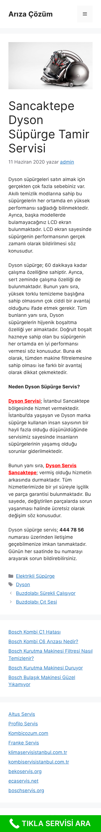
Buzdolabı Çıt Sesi (36, 602)
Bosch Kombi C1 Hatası (34, 632)
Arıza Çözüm (30, 14)
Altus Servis (21, 714)
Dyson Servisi (24, 401)
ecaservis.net (23, 781)
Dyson (23, 584)
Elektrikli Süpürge (35, 576)
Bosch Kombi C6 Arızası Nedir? (43, 641)
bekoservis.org (25, 771)
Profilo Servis (23, 723)
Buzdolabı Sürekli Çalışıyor (45, 593)
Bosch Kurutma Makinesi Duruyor (45, 668)
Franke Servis (23, 743)
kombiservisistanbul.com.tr (38, 762)
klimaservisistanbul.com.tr (37, 752)
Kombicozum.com (28, 733)
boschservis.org (26, 790)
